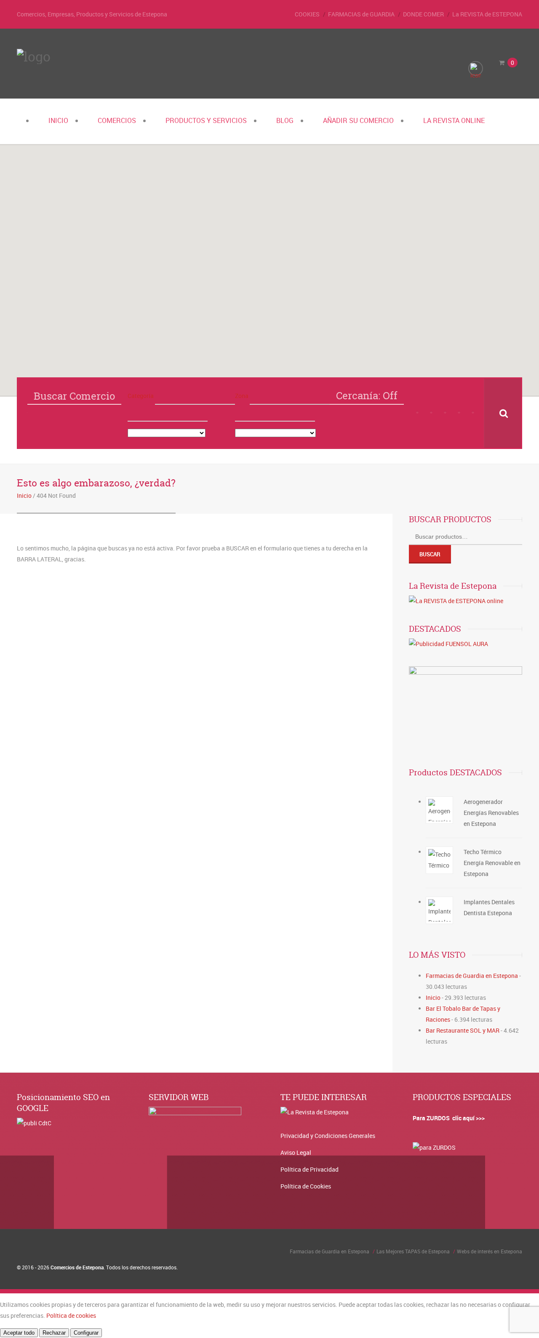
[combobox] (168, 413)
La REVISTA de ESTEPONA (487, 14)
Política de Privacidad (309, 1169)
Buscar (429, 554)
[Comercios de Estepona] (34, 56)
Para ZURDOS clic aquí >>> (449, 1118)
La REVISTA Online (454, 120)
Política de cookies (71, 1315)
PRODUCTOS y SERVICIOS (206, 120)
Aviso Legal (295, 1152)
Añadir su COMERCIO (358, 120)
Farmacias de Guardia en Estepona (472, 976)
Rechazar (54, 1333)
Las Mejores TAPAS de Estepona (413, 1251)
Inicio (58, 120)
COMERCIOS (117, 120)
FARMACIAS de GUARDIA (361, 14)
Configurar (86, 1333)
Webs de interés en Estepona (489, 1251)
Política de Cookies (305, 1186)
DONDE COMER (423, 14)
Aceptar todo (19, 1333)
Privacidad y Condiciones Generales (327, 1136)
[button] (282, 359)
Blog (285, 120)
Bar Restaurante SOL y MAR (462, 1030)
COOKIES (307, 14)
